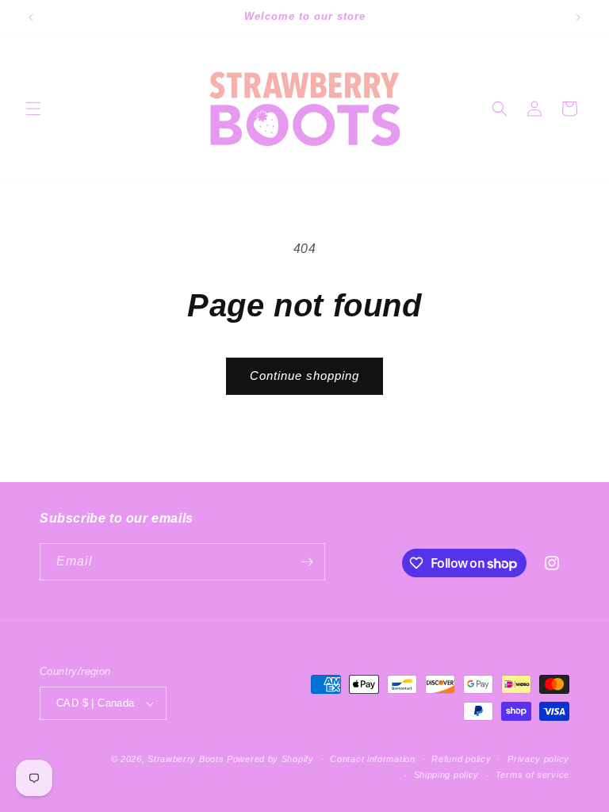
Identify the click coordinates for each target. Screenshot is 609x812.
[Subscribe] (306, 561)
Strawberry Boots (185, 759)
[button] (33, 108)
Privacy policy (538, 759)
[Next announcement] (578, 17)
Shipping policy (447, 774)
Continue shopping (304, 375)
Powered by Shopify (270, 759)
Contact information (372, 759)
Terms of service (532, 774)
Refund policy (461, 759)
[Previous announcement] (30, 17)
